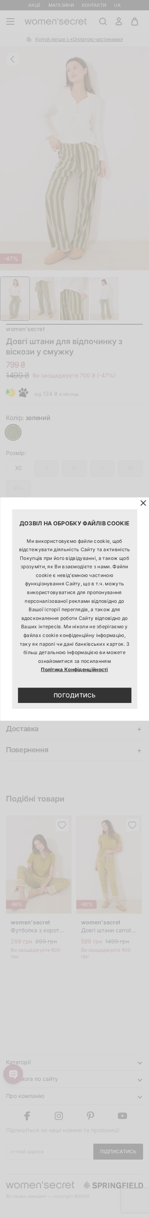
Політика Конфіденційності (74, 669)
